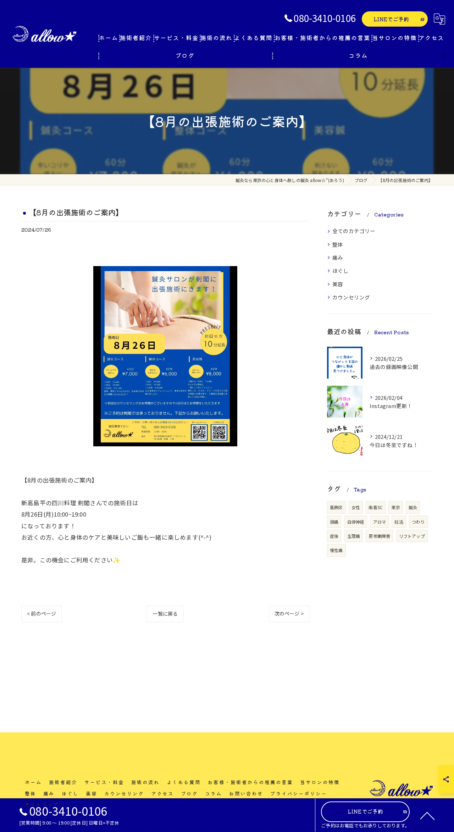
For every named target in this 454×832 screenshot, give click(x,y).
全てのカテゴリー (354, 231)
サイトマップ (42, 804)
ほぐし (340, 270)
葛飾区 (336, 507)
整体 (337, 244)
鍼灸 (413, 507)
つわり (418, 522)
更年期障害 (379, 536)
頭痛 (334, 522)
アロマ (379, 522)
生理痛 (353, 536)
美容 (337, 284)
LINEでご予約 (391, 19)
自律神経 (356, 522)
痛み (337, 257)
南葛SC (376, 507)
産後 (334, 536)
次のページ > (289, 613)
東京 (395, 507)
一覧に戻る (165, 613)
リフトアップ (412, 536)
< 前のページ (41, 613)
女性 (355, 507)
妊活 (398, 522)
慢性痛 (336, 550)
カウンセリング (351, 297)
